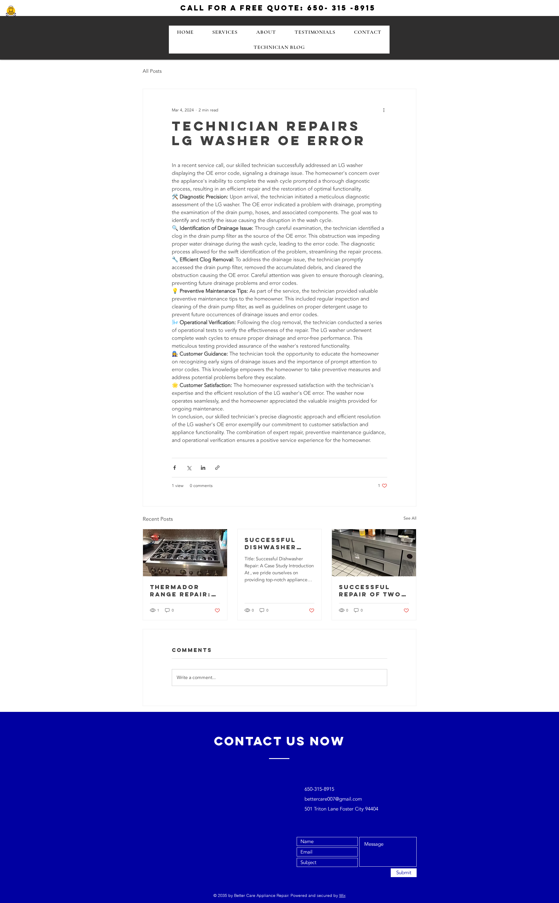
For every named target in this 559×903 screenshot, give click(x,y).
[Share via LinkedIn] (203, 467)
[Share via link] (217, 467)
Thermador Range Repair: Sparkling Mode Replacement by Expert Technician (185, 590)
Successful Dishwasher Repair (270, 543)
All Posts (152, 71)
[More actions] (383, 109)
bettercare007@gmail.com (333, 799)
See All (410, 518)
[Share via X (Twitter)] (189, 467)
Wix (342, 895)
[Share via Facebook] (174, 467)
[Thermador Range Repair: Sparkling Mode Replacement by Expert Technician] (185, 552)
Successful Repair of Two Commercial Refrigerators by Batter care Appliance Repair (372, 590)
